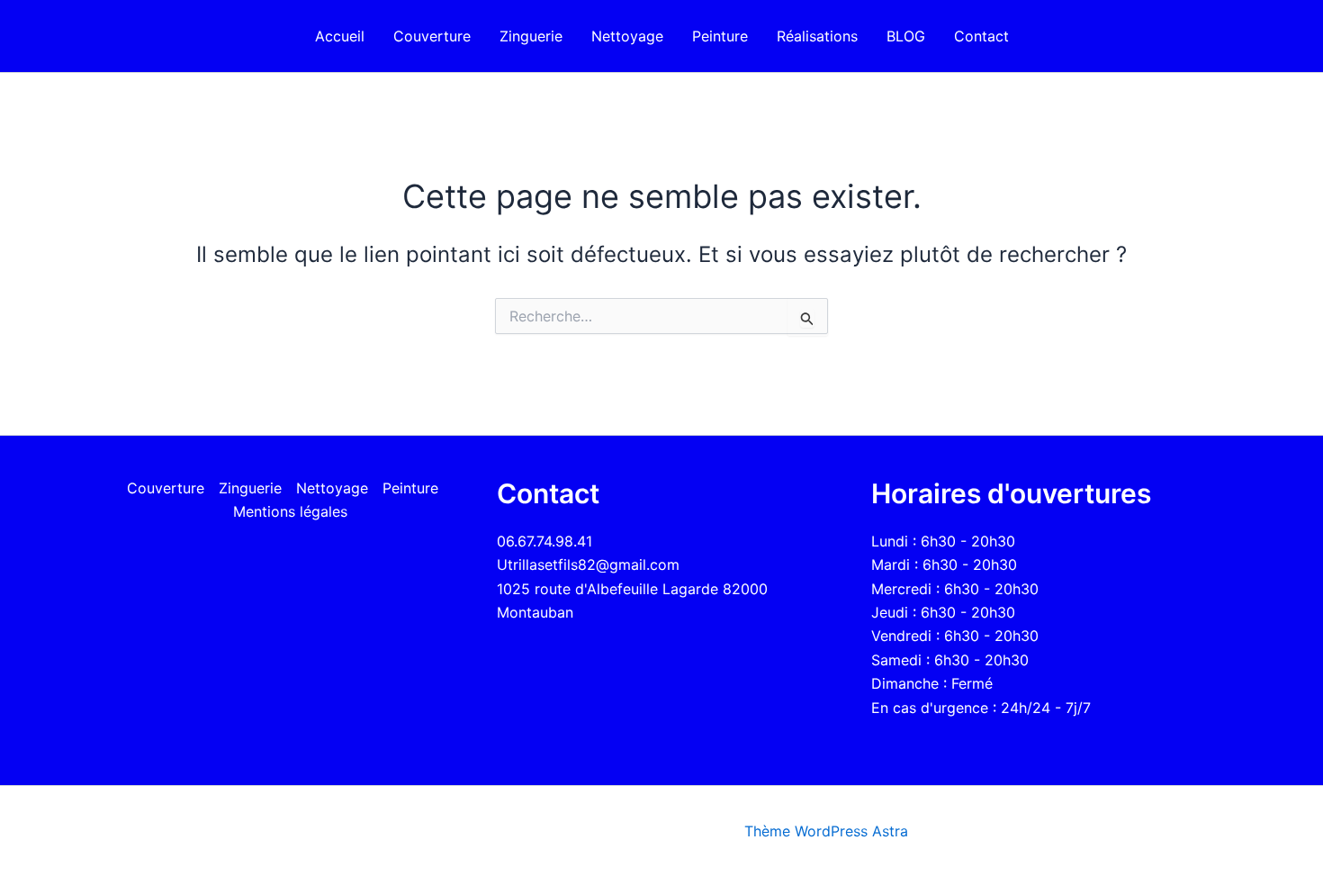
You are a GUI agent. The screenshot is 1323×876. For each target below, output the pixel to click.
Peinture (720, 36)
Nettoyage (627, 36)
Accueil (339, 36)
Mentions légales (290, 511)
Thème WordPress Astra (826, 831)
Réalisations (817, 36)
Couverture (432, 36)
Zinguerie (531, 36)
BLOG (905, 36)
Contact (981, 36)
